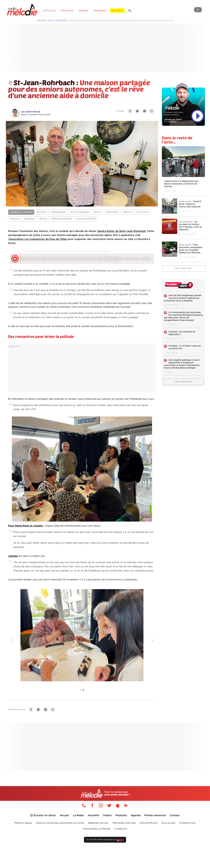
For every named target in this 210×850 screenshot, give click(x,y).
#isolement (112, 212)
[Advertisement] (105, 48)
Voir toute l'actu (183, 268)
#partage (29, 219)
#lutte (97, 212)
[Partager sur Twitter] (138, 111)
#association (59, 212)
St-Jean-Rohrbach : (47, 82)
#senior (127, 212)
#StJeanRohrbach (62, 219)
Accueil (41, 20)
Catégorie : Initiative (21, 212)
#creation (42, 212)
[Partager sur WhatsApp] (145, 111)
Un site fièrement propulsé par (101, 840)
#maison (14, 219)
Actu (50, 20)
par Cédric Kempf (30, 112)
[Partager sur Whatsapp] (46, 710)
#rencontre (143, 212)
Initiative (61, 20)
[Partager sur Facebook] (131, 111)
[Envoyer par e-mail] (152, 111)
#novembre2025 (86, 219)
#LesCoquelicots (80, 212)
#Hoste (43, 219)
